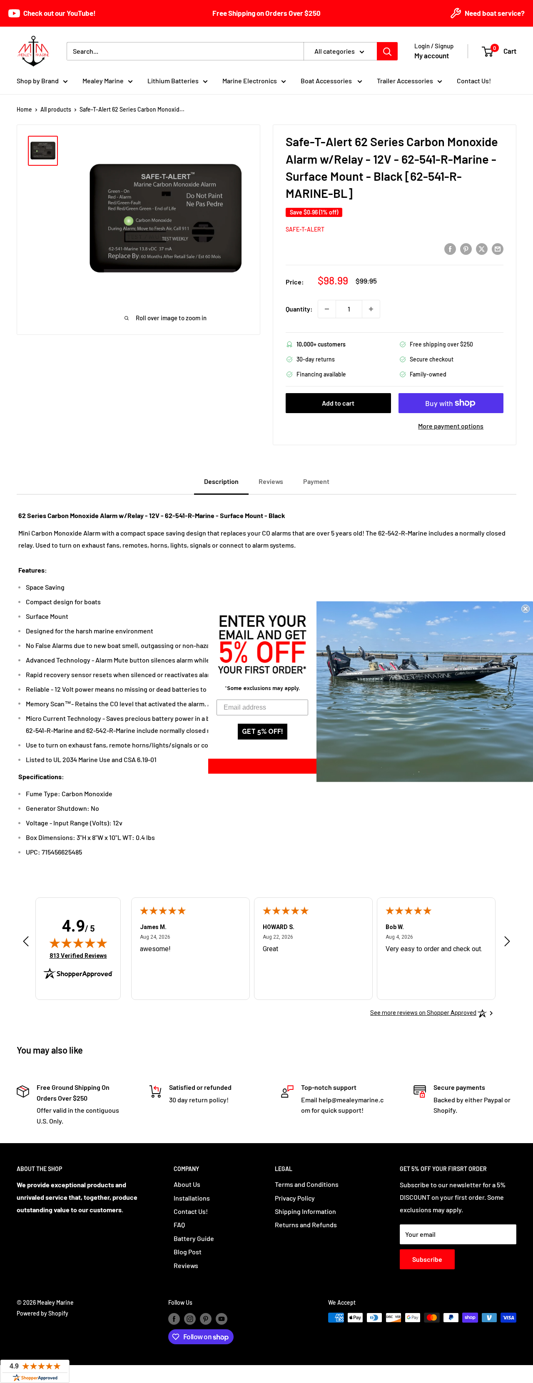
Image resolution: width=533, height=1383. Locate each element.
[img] (78, 942)
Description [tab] (221, 481)
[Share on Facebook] (450, 248)
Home (24, 109)
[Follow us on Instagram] (190, 1318)
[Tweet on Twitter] (482, 248)
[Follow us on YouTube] (221, 1318)
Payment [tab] (316, 481)
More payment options (450, 426)
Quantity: (299, 309)
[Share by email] (497, 248)
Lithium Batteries (173, 81)
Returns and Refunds (306, 1225)
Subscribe (427, 1259)
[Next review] (507, 943)
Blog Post (188, 1252)
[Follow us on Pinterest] (206, 1318)
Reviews (186, 1265)
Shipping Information (305, 1211)
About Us (187, 1184)
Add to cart (338, 403)
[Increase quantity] (371, 309)
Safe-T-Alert (305, 229)
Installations (192, 1198)
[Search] (387, 51)
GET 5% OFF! (262, 731)
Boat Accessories (327, 81)
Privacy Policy (295, 1198)
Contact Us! (474, 81)
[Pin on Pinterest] (466, 248)
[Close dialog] (525, 608)
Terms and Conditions (307, 1184)
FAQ (179, 1225)
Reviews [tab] (271, 481)
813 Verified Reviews (78, 955)
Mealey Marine (103, 81)
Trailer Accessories (405, 81)
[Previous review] (26, 943)
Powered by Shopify (42, 1313)
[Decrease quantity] (327, 309)
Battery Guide (194, 1238)
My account (431, 55)
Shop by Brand (38, 81)
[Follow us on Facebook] (174, 1318)
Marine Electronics (249, 81)
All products (55, 109)
